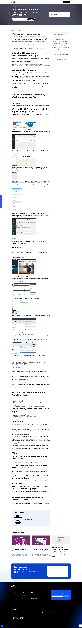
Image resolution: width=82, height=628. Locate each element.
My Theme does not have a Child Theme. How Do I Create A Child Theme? (62, 57)
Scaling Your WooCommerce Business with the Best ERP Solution (41, 550)
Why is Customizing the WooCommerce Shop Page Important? (61, 54)
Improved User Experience (58, 36)
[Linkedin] (63, 584)
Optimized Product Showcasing (59, 37)
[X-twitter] (70, 584)
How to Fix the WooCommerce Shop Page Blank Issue (61, 47)
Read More (14, 556)
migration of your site (17, 448)
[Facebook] (67, 584)
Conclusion (55, 50)
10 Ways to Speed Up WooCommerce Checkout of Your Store (61, 548)
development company (38, 89)
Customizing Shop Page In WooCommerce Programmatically (61, 45)
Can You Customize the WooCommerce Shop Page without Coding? (61, 56)
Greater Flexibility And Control (59, 39)
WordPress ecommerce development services (36, 48)
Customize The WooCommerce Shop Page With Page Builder (61, 43)
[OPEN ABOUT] (48, 2)
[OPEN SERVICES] (31, 2)
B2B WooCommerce (41, 447)
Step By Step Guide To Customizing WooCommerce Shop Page (61, 41)
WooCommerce (14, 547)
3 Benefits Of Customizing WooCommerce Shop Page (61, 34)
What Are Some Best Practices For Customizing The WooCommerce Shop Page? (62, 59)
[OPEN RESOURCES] (53, 2)
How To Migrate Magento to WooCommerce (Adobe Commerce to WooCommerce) (20, 550)
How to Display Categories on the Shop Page (61, 49)
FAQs (54, 52)
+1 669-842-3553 (58, 2)
